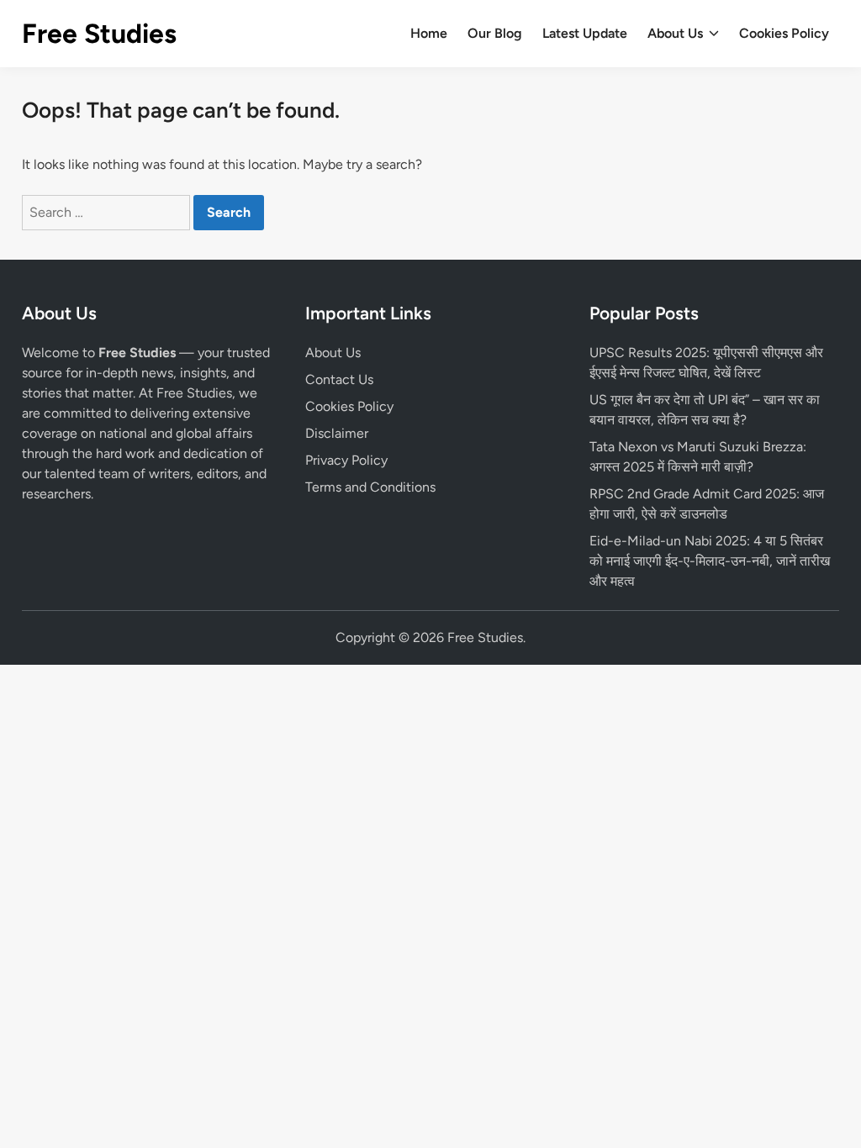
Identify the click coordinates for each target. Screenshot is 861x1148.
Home (428, 33)
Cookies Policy (784, 33)
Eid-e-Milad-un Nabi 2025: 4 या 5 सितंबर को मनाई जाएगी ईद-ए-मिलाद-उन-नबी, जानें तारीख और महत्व (709, 561)
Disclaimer (336, 433)
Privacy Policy (346, 460)
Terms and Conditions (370, 487)
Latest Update (584, 33)
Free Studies (99, 34)
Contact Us (339, 379)
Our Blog (494, 33)
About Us (675, 33)
